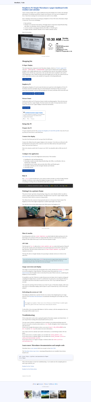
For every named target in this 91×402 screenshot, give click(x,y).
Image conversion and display (31, 267)
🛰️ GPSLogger (51, 384)
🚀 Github (34, 384)
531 (25, 118)
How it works (27, 233)
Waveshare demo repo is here (31, 351)
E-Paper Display (27, 65)
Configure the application (30, 154)
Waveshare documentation (35, 296)
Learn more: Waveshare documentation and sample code (43, 345)
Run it (24, 176)
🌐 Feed (56, 384)
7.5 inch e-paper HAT (61, 68)
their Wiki (53, 348)
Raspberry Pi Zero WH (28, 93)
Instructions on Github (28, 170)
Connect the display (28, 136)
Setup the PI (26, 124)
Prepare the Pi (27, 128)
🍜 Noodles (46, 384)
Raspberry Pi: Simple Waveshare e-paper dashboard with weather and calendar (45, 9)
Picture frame (26, 98)
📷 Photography (40, 384)
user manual (34, 348)
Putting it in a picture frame (32, 191)
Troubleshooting (28, 315)
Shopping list (27, 61)
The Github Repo (26, 156)
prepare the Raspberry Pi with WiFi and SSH (49, 130)
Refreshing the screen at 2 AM (32, 292)
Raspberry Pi (26, 84)
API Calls (25, 243)
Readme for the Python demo (29, 369)
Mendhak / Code (19, 2)
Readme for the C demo (28, 366)
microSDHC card (39, 93)
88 (28, 118)
